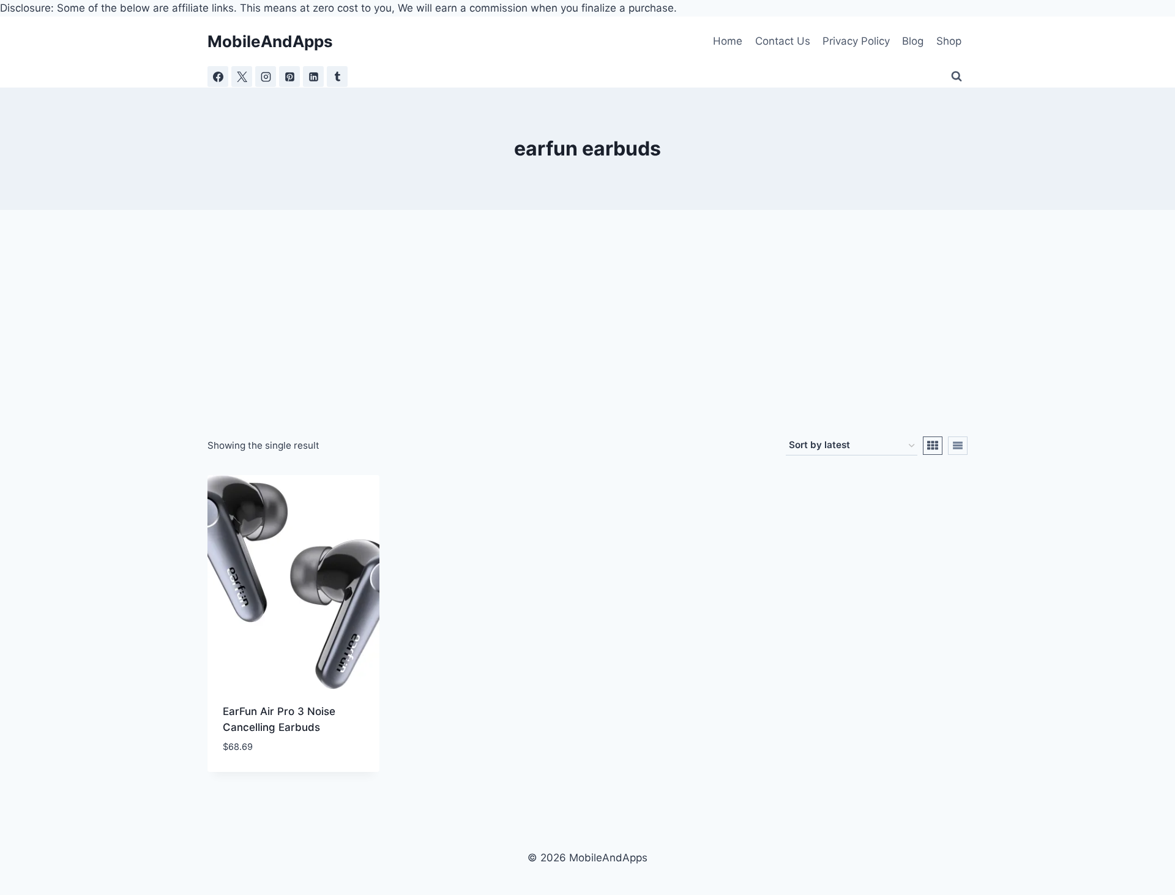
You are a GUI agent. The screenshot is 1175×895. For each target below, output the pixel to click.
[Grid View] (932, 445)
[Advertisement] (587, 344)
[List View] (958, 445)
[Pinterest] (289, 76)
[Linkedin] (313, 76)
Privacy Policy (856, 41)
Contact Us (782, 41)
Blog (912, 41)
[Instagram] (265, 76)
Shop (948, 41)
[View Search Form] (957, 77)
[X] (241, 76)
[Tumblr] (337, 76)
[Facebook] (217, 76)
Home (727, 41)
